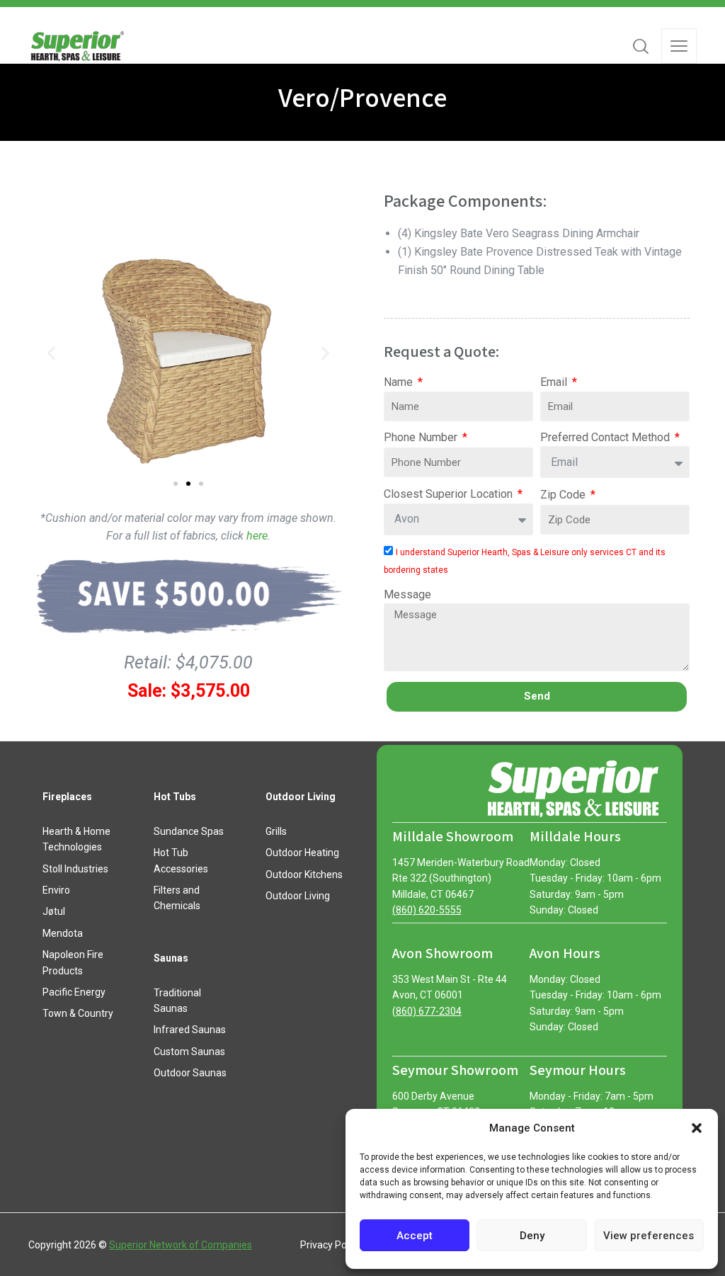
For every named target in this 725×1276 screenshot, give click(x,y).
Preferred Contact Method (606, 437)
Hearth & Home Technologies (76, 839)
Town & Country (77, 1013)
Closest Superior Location (449, 494)
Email (555, 382)
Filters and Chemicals (177, 897)
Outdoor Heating (302, 852)
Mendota (62, 933)
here (257, 535)
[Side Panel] (679, 46)
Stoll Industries (75, 869)
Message (407, 594)
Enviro (56, 890)
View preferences (648, 1235)
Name (400, 382)
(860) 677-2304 (427, 1011)
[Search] (641, 46)
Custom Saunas (189, 1051)
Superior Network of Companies (180, 1245)
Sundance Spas (189, 831)
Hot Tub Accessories (181, 860)
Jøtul (53, 911)
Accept (414, 1235)
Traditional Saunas (177, 1000)
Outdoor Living (298, 895)
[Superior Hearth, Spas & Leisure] (76, 46)
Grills (276, 831)
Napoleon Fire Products (72, 962)
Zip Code (564, 494)
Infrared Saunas (190, 1029)
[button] (697, 1128)
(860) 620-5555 (427, 910)
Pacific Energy (73, 992)
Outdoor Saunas (190, 1072)
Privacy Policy (330, 1245)
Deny (532, 1235)
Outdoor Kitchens (304, 874)
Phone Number (422, 437)
